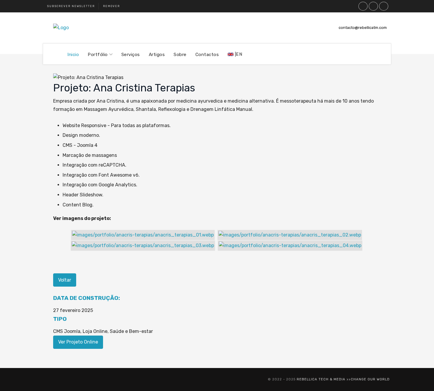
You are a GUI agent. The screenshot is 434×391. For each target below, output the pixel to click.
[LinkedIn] (384, 6)
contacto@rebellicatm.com (363, 27)
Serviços (130, 54)
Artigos (157, 54)
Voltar (64, 280)
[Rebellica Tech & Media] (61, 27)
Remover (111, 6)
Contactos (207, 54)
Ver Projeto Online (78, 342)
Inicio (73, 54)
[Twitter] (363, 6)
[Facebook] (373, 6)
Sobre (180, 54)
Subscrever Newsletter (71, 6)
